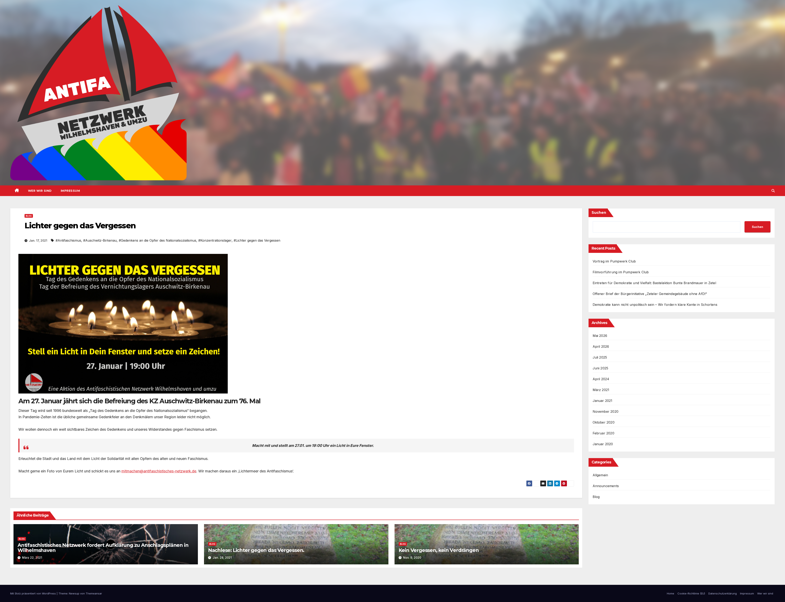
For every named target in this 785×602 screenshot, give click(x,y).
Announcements (606, 486)
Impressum (70, 191)
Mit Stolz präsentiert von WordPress (33, 593)
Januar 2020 (603, 444)
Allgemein (600, 475)
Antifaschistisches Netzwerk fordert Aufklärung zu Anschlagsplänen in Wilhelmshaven (103, 547)
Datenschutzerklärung (722, 593)
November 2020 (606, 411)
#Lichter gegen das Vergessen (257, 240)
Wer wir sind (40, 191)
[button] (773, 191)
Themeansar (94, 593)
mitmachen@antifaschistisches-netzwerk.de (158, 471)
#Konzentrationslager (215, 240)
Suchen (599, 212)
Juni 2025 (600, 368)
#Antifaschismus (68, 240)
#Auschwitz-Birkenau (100, 240)
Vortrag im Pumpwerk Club (614, 261)
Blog (29, 216)
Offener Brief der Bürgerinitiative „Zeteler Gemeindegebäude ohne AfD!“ (650, 294)
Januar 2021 (602, 401)
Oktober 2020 (604, 422)
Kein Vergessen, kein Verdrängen (439, 550)
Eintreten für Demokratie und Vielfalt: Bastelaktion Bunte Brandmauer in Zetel (654, 283)
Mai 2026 (600, 336)
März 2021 (601, 390)
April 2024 (601, 379)
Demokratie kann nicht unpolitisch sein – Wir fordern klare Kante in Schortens (655, 305)
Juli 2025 (600, 357)
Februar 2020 (603, 433)
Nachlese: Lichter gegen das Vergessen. (256, 550)
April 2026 (601, 346)
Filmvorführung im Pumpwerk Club (621, 272)
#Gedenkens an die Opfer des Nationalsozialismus (157, 240)
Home (670, 593)
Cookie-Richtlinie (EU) (691, 593)
